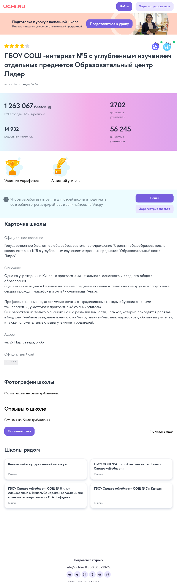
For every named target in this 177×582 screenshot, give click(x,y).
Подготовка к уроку (88, 560)
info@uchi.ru (75, 567)
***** (11, 362)
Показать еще (161, 431)
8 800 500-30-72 (98, 567)
